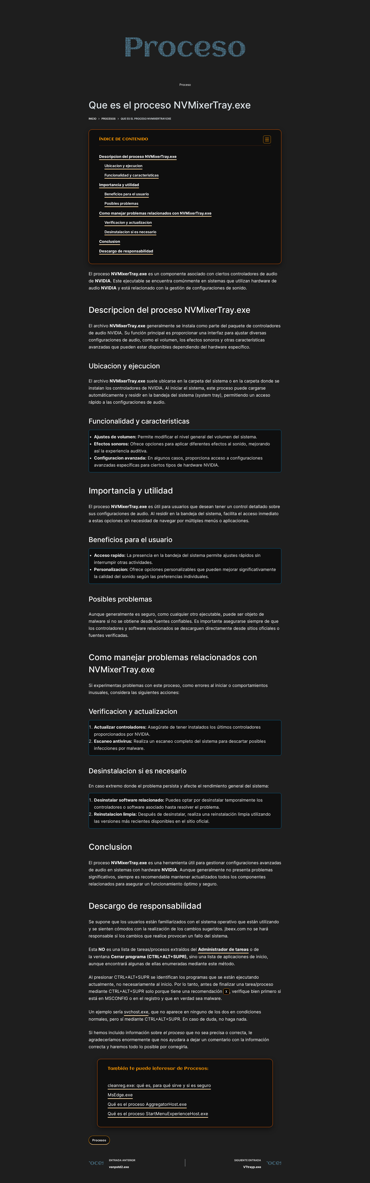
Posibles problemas (121, 203)
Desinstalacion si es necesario (130, 232)
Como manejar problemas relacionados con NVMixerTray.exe (155, 213)
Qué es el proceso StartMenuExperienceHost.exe (158, 1113)
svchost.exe (136, 1011)
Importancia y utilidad (119, 184)
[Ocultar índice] (267, 139)
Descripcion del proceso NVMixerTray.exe (138, 156)
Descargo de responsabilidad (126, 251)
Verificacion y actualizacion (128, 222)
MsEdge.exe (120, 1094)
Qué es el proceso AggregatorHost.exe (147, 1104)
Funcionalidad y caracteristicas (131, 175)
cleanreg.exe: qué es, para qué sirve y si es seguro (159, 1085)
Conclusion (109, 241)
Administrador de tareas (223, 949)
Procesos (99, 1140)
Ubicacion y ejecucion (123, 166)
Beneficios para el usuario (126, 194)
